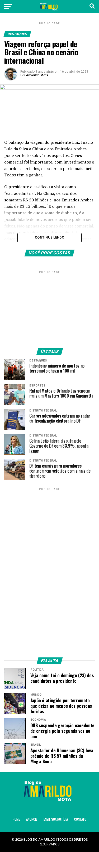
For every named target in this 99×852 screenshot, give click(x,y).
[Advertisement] (49, 307)
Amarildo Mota (37, 75)
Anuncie (31, 819)
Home (16, 819)
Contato (80, 819)
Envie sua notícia (56, 819)
